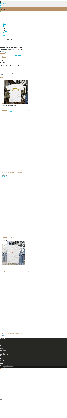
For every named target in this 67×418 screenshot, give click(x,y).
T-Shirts (6, 27)
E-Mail (1, 74)
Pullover (4, 25)
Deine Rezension (2, 71)
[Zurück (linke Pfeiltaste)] (0, 399)
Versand (3, 51)
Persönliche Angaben (3, 347)
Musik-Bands (19, 55)
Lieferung (1, 342)
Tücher (6, 31)
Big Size (4, 24)
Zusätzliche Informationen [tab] (5, 56)
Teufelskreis (6, 33)
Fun (16, 55)
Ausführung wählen (4, 110)
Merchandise (5, 32)
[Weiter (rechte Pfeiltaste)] (1, 399)
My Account (1, 6)
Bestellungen (1, 348)
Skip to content (2, 0)
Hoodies (4, 26)
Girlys (4, 23)
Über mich (1, 343)
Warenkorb (3, 35)
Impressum (1, 340)
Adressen (1, 349)
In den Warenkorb (3, 53)
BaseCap (6, 30)
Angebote (15, 55)
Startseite (3, 21)
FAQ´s (3, 34)
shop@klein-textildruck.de (5, 365)
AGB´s (1, 341)
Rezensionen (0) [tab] (4, 57)
